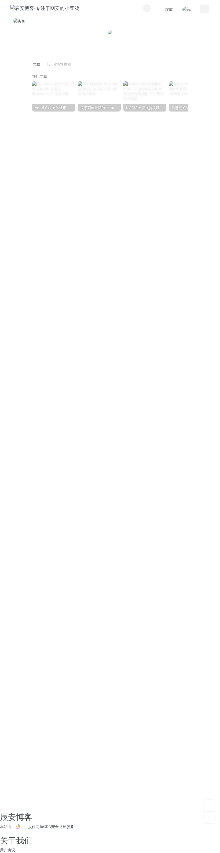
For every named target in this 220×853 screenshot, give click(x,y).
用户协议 (7, 849)
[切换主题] (209, 817)
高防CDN (43, 826)
